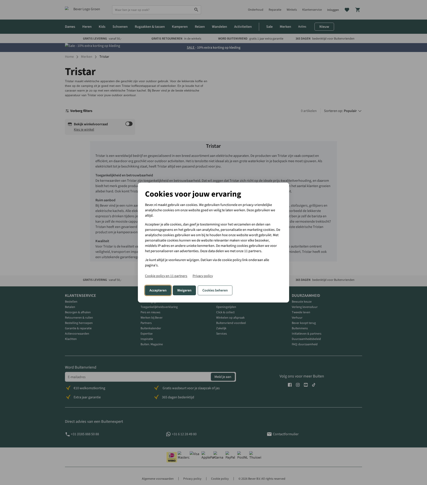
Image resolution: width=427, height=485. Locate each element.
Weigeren (184, 290)
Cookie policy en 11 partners (166, 275)
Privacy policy (203, 275)
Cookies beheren (215, 290)
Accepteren (158, 290)
